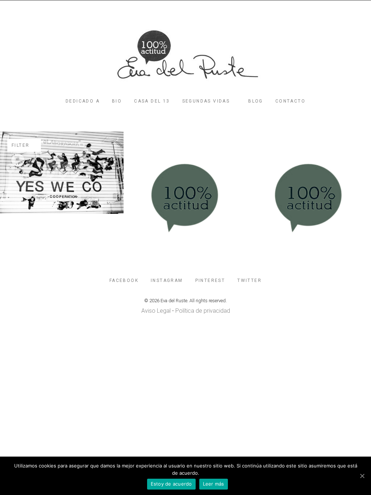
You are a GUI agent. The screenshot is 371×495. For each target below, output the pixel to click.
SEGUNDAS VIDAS (206, 101)
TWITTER (249, 280)
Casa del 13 (152, 101)
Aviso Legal (156, 310)
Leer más (213, 484)
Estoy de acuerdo (171, 484)
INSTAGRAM (167, 280)
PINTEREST (210, 280)
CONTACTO (290, 101)
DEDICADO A (83, 101)
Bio (117, 101)
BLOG (255, 101)
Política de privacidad (202, 310)
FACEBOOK (123, 280)
